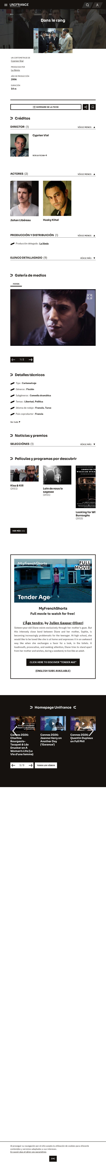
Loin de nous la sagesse (53, 490)
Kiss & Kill (16, 485)
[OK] (53, 1158)
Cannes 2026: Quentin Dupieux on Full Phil (81, 738)
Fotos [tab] (16, 284)
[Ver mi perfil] (97, 5)
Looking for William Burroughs (89, 514)
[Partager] (86, 107)
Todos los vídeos (46, 765)
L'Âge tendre (33, 623)
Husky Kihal (51, 220)
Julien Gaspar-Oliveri (66, 623)
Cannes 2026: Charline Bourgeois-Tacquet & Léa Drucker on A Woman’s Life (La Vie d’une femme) (21, 744)
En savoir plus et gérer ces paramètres (28, 1152)
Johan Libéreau (20, 220)
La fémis (15, 70)
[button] (89, 297)
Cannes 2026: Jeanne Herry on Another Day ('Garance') (51, 739)
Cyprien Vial (17, 60)
